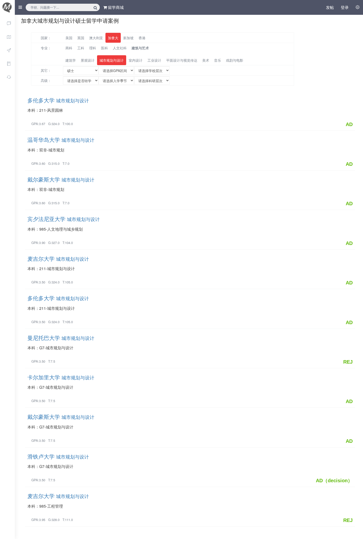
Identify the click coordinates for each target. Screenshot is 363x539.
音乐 (217, 60)
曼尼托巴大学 (60, 337)
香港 (142, 37)
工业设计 (154, 60)
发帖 (330, 7)
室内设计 (135, 60)
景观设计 (88, 60)
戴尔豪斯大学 (60, 179)
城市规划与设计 (112, 60)
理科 (92, 47)
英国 (80, 37)
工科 (80, 47)
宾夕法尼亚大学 (63, 219)
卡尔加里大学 (60, 377)
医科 (104, 47)
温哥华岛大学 (60, 139)
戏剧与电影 (234, 60)
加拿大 (113, 37)
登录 (345, 7)
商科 (68, 47)
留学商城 (115, 7)
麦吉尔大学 (58, 258)
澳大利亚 (96, 37)
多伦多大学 (58, 100)
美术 (205, 60)
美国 (68, 37)
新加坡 (128, 37)
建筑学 (70, 60)
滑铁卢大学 (58, 456)
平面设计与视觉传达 (181, 60)
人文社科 (120, 47)
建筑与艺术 (140, 47)
